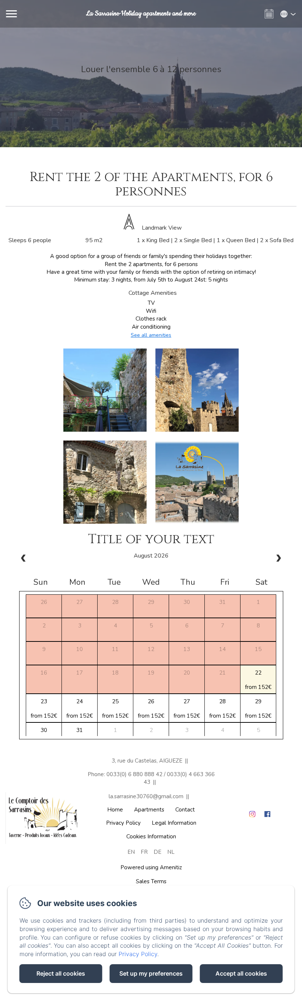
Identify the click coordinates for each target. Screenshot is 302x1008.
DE (157, 852)
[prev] (23, 559)
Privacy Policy (123, 823)
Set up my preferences (151, 973)
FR (144, 852)
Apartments (149, 809)
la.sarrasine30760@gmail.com (146, 796)
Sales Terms (151, 881)
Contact (185, 809)
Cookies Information (151, 836)
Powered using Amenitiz (151, 867)
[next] (278, 559)
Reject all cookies (60, 973)
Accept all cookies (241, 973)
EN (131, 852)
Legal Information (174, 823)
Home (115, 809)
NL (171, 852)
